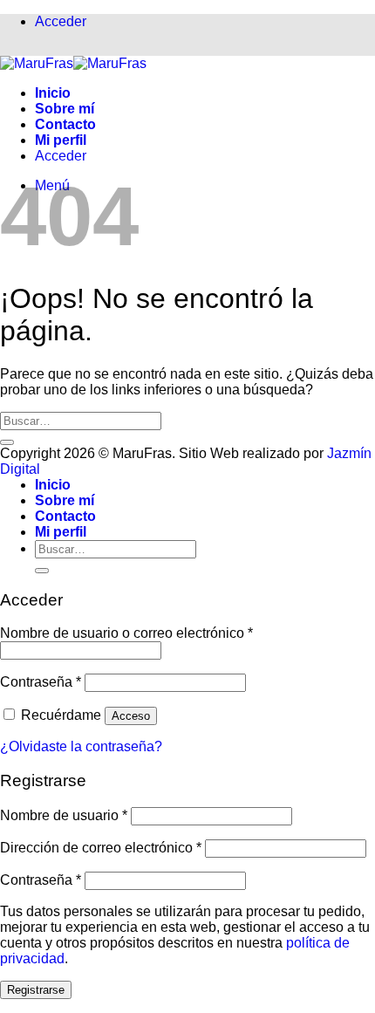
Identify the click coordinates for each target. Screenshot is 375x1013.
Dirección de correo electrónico (100, 847)
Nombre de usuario (63, 815)
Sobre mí (64, 108)
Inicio (53, 93)
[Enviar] (7, 442)
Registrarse (36, 989)
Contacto (65, 124)
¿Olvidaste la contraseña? (81, 746)
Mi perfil (60, 140)
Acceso (131, 715)
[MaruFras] (73, 63)
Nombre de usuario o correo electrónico (126, 633)
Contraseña (40, 681)
